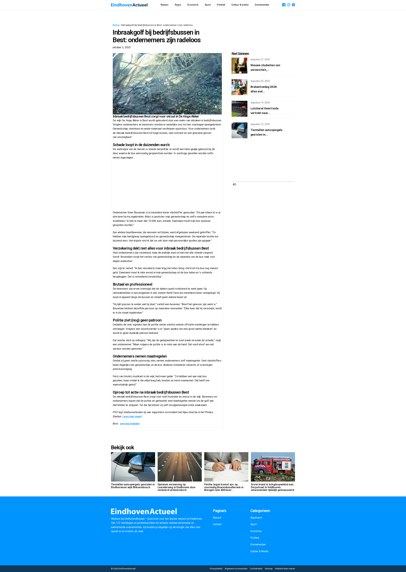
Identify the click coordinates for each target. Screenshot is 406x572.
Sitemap (269, 568)
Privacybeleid (216, 568)
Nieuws (164, 5)
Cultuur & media (240, 5)
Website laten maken (285, 568)
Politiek (221, 5)
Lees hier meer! (132, 416)
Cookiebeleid (256, 568)
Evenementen (262, 5)
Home (116, 25)
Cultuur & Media (259, 551)
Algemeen (256, 517)
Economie (192, 5)
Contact (217, 524)
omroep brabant (130, 423)
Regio (178, 5)
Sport (208, 5)
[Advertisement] (167, 185)
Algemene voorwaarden (236, 568)
